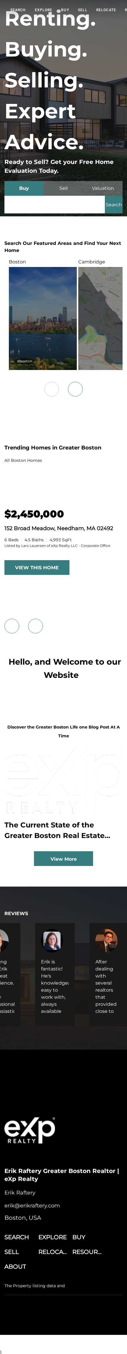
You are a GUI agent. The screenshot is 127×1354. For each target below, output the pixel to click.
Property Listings (44, 1320)
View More (64, 859)
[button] (114, 204)
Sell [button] (82, 10)
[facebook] (8, 1155)
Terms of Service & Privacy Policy (33, 1314)
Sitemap (69, 1320)
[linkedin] (20, 1155)
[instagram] (44, 1155)
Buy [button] (65, 10)
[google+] (56, 1155)
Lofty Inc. (42, 1304)
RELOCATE (106, 10)
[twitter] (32, 1155)
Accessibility (91, 1320)
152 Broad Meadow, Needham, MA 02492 (58, 528)
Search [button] (18, 10)
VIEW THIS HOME (37, 567)
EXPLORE (44, 10)
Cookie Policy (78, 1314)
